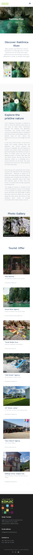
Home (12, 22)
